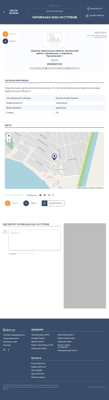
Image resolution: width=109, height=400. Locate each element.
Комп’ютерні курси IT (65, 335)
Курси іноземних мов (66, 338)
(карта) (54, 60)
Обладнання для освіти (67, 350)
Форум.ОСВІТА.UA (38, 367)
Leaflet (78, 188)
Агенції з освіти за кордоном (63, 346)
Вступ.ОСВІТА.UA (38, 364)
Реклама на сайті (10, 342)
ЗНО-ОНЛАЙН (36, 370)
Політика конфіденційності (14, 335)
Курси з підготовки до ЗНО (42, 345)
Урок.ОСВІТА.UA (37, 374)
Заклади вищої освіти (40, 335)
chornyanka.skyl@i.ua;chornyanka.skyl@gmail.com (54, 68)
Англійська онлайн (39, 348)
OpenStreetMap (89, 188)
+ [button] (9, 136)
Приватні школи (37, 342)
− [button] (9, 140)
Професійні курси (64, 342)
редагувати (100, 32)
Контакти (7, 345)
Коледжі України (38, 338)
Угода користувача (11, 338)
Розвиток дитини (38, 377)
